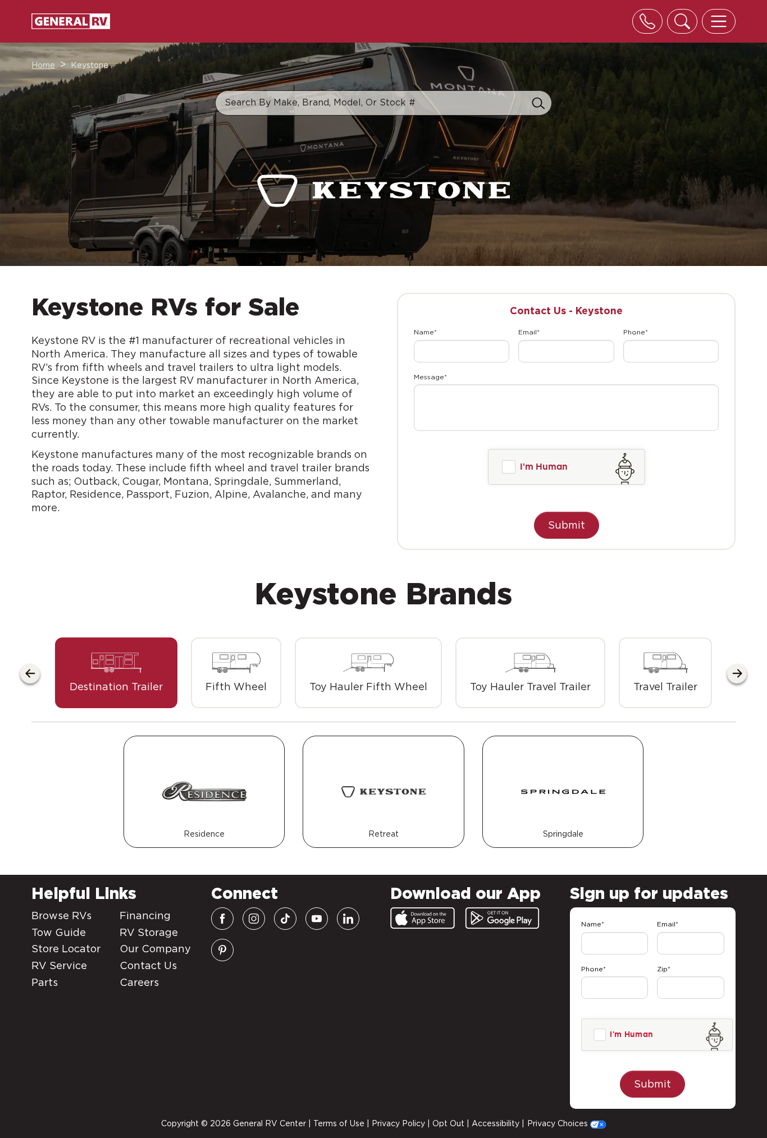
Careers (139, 982)
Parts (44, 982)
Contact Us (148, 965)
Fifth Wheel (236, 686)
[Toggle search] (682, 21)
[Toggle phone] (647, 21)
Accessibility (495, 1123)
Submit (566, 525)
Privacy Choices (558, 1123)
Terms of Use (338, 1123)
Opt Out (448, 1123)
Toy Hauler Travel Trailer (530, 686)
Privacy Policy (398, 1123)
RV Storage (149, 932)
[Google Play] (502, 918)
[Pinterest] (222, 950)
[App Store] (422, 918)
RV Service (59, 965)
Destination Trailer (116, 686)
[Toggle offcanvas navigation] (719, 21)
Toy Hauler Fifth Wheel (368, 686)
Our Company (155, 949)
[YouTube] (316, 918)
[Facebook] (222, 918)
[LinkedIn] (348, 918)
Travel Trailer (665, 686)
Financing (145, 915)
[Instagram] (254, 918)
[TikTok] (285, 918)
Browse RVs (61, 915)
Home (43, 65)
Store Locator (66, 949)
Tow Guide (58, 932)
